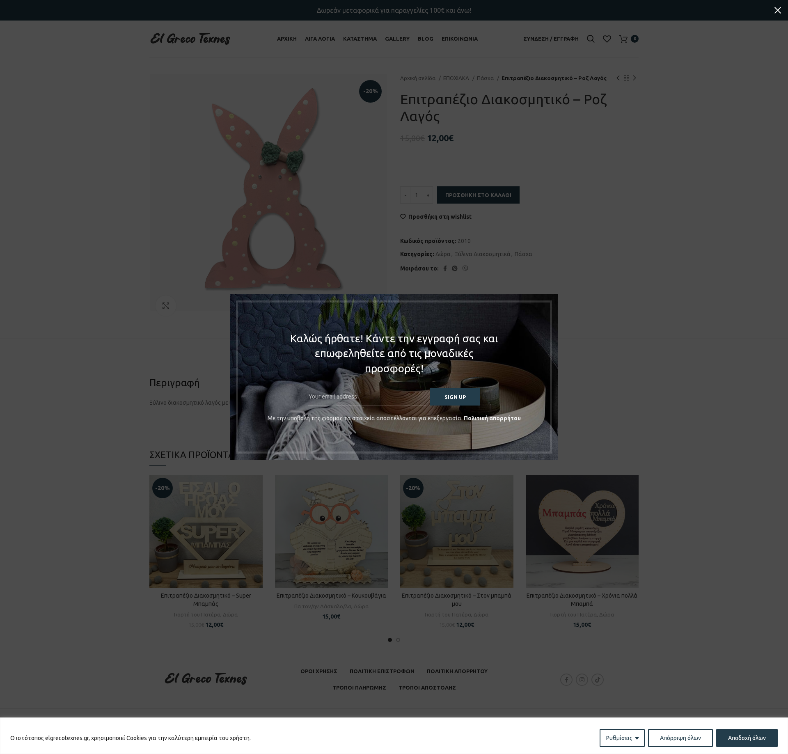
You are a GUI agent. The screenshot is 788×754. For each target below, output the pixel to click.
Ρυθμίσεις (619, 738)
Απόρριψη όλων (680, 738)
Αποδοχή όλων (747, 738)
